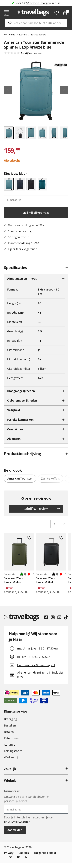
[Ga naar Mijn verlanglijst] (56, 13)
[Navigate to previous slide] (54, 524)
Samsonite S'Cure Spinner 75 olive (13, 580)
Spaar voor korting (38, 3)
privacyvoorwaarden (17, 822)
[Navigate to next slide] (64, 524)
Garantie (9, 744)
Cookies (23, 853)
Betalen (9, 732)
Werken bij (11, 757)
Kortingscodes (13, 751)
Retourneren (12, 738)
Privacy (9, 853)
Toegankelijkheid (45, 853)
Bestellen (10, 725)
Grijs (25, 574)
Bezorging (10, 719)
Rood (29, 574)
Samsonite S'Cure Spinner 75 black (45, 580)
